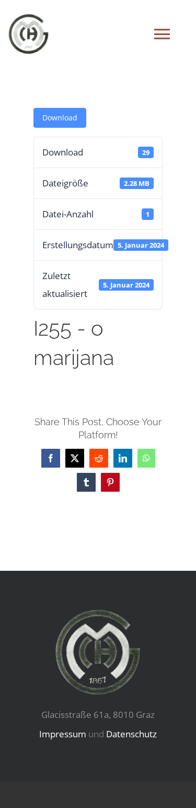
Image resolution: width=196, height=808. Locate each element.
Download (59, 118)
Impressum (62, 734)
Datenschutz (131, 734)
